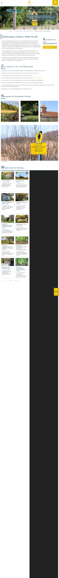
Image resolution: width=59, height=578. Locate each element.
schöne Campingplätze (37, 77)
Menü (55, 3)
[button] (56, 294)
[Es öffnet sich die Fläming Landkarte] (2, 3)
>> (18, 280)
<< (2, 280)
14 (14, 280)
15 (16, 280)
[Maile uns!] (50, 47)
